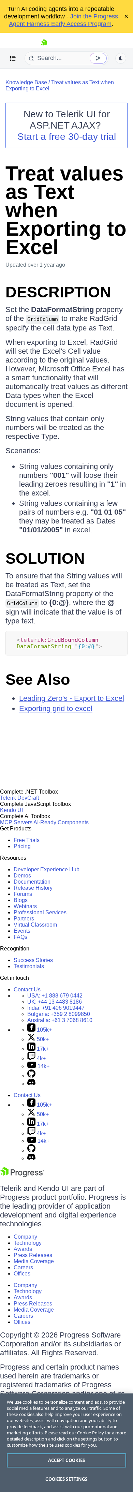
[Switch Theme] (120, 58)
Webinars (25, 906)
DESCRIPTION (58, 292)
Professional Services (40, 912)
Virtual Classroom (35, 925)
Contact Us (27, 989)
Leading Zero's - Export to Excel (71, 698)
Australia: (59, 1020)
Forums (23, 894)
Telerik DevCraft (19, 798)
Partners (24, 918)
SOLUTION (45, 558)
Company (25, 1237)
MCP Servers (16, 822)
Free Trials (27, 840)
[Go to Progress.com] (22, 1175)
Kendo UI (11, 810)
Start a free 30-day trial (66, 136)
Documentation (32, 882)
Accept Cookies (66, 1460)
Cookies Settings (66, 1479)
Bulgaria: (58, 1014)
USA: (55, 996)
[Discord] (31, 1084)
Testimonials (29, 966)
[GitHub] (31, 1076)
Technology (28, 1243)
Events (22, 931)
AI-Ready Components (61, 822)
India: (56, 1008)
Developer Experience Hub (46, 869)
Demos (22, 875)
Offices (22, 1273)
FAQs (20, 937)
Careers (23, 1267)
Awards (23, 1249)
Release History (33, 888)
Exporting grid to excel (55, 708)
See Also (37, 679)
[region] (66, 1442)
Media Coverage (34, 1261)
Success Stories (33, 960)
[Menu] (13, 58)
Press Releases (33, 1255)
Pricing (22, 846)
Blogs (21, 900)
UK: (54, 1002)
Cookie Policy (90, 1433)
